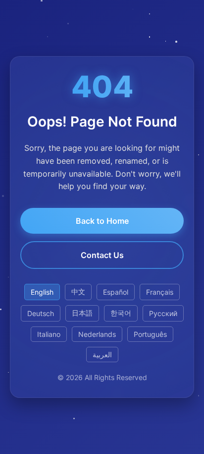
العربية (102, 354)
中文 (78, 291)
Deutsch (40, 313)
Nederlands (97, 334)
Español (115, 292)
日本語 (82, 313)
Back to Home (102, 221)
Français (159, 292)
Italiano (48, 334)
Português (150, 334)
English (42, 292)
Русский (163, 313)
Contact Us (102, 255)
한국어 (120, 313)
